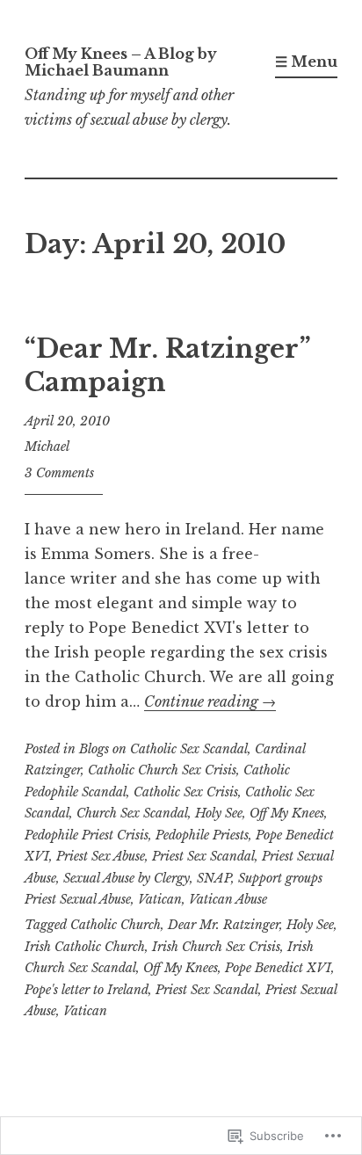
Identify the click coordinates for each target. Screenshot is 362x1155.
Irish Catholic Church (85, 947)
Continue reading (210, 701)
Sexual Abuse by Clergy (126, 878)
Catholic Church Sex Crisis (162, 770)
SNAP (214, 878)
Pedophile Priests (202, 835)
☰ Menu (306, 61)
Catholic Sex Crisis (186, 792)
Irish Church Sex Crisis (216, 947)
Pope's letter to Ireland (86, 990)
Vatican (160, 899)
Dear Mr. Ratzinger (223, 925)
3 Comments (59, 473)
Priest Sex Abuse (100, 856)
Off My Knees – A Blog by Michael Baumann (121, 62)
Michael (47, 446)
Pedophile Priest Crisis (86, 835)
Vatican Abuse (228, 899)
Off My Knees (287, 813)
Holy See (219, 813)
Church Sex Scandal (132, 813)
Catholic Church (115, 925)
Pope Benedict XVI (278, 968)
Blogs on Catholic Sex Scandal (163, 749)
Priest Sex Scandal (203, 856)
